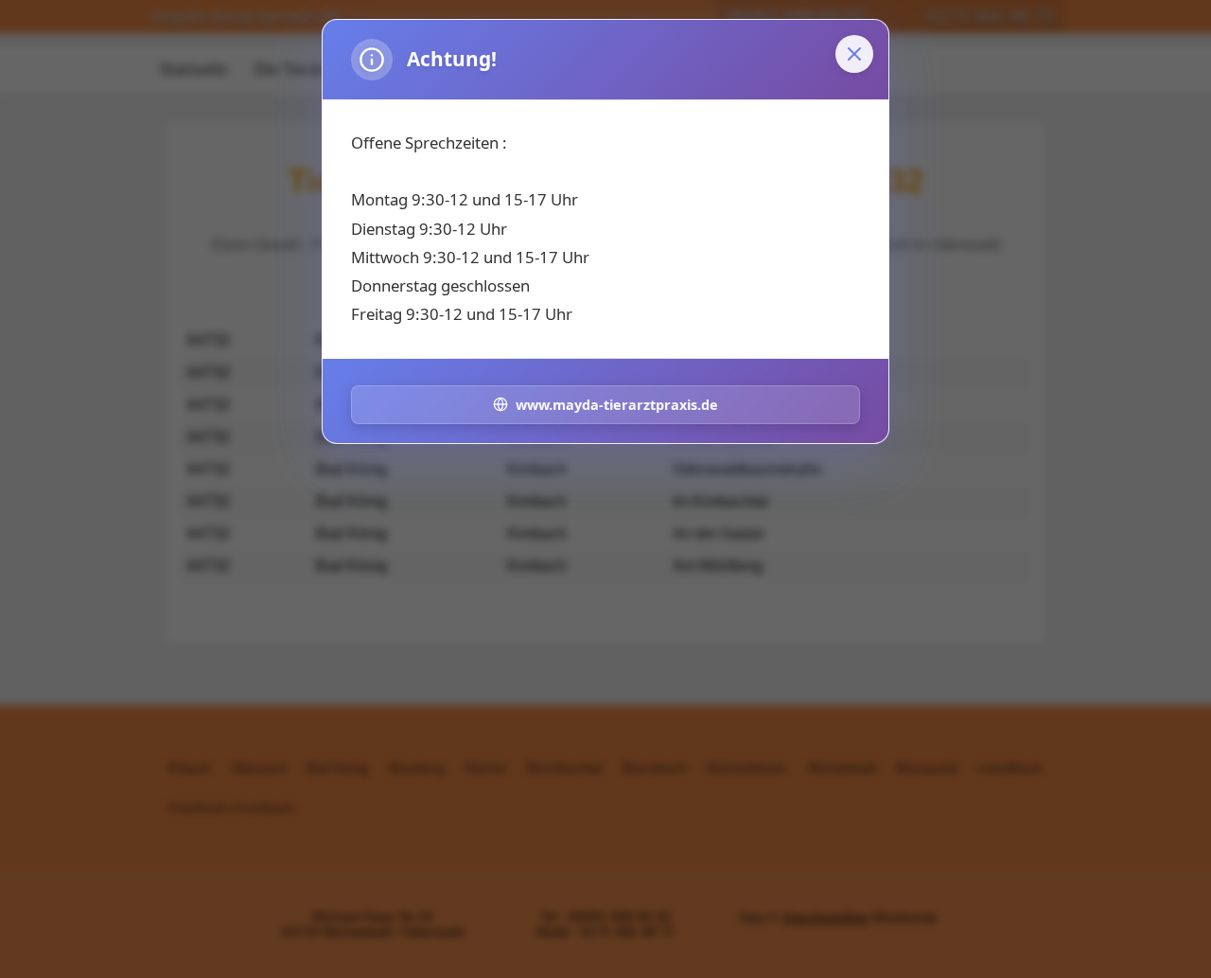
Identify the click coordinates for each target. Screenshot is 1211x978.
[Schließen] (854, 54)
